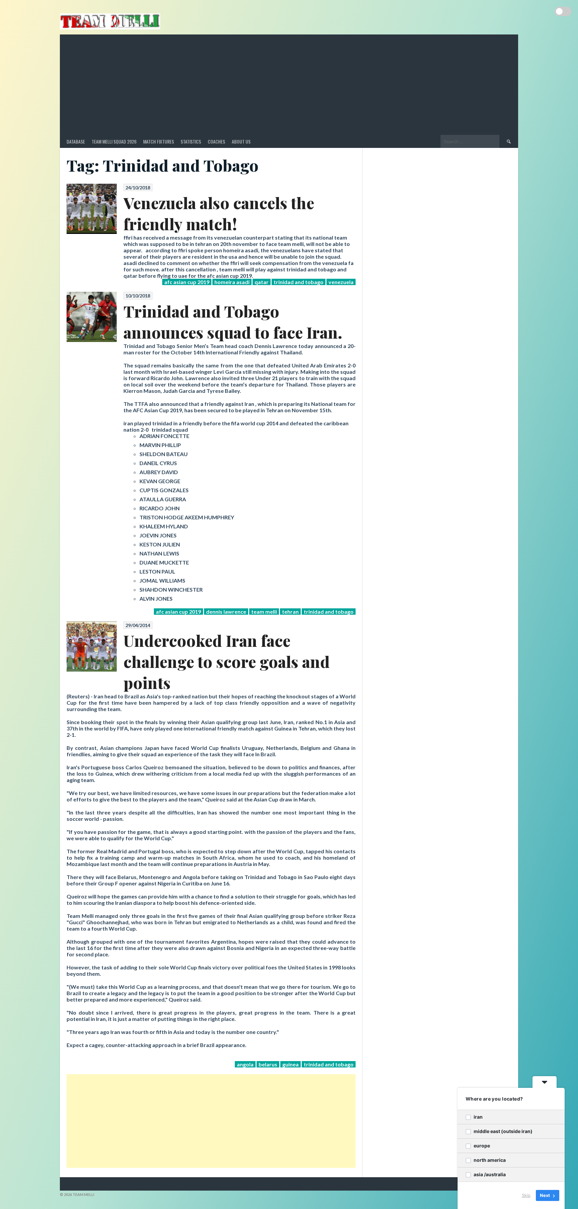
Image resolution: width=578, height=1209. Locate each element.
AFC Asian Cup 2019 (186, 282)
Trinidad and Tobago (298, 282)
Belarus (268, 1064)
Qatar (262, 282)
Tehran (290, 611)
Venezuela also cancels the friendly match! (218, 213)
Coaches (216, 141)
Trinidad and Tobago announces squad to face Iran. (232, 321)
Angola (245, 1064)
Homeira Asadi (232, 282)
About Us (241, 141)
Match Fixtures (158, 141)
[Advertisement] (289, 85)
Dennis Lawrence (226, 611)
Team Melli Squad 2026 (114, 141)
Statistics (191, 141)
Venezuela (341, 282)
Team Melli (264, 611)
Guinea (290, 1064)
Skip (526, 1195)
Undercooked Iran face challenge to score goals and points (226, 661)
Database (76, 141)
